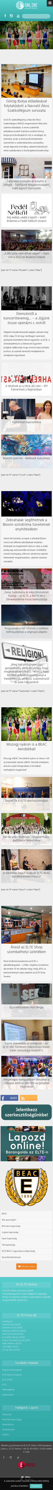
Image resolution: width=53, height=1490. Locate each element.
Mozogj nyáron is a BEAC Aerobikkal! (26, 746)
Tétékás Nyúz (8, 1430)
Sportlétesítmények (11, 1257)
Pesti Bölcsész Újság (11, 1420)
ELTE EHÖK (7, 1380)
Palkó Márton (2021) (11, 1343)
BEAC (4, 1214)
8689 (13, 1098)
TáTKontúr (7, 1415)
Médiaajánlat (8, 1390)
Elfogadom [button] (36, 1486)
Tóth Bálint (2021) (10, 1347)
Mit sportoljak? (9, 1220)
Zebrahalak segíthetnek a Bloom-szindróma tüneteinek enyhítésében (26, 524)
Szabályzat (7, 1321)
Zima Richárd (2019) (11, 1324)
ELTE (4, 1385)
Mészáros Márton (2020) (14, 1331)
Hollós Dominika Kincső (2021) (16, 1340)
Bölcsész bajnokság (11, 1226)
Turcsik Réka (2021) (11, 1350)
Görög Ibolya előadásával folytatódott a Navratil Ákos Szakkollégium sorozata (26, 106)
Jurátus (5, 1434)
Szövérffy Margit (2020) (13, 1337)
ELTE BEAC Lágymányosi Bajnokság (18, 1251)
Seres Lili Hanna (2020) (12, 1334)
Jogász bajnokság (10, 1232)
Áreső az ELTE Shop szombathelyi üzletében (26, 949)
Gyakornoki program (12, 1370)
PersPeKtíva (8, 1425)
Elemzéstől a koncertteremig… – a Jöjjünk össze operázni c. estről (27, 318)
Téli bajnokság (8, 1245)
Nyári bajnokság (9, 1238)
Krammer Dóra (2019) (12, 1328)
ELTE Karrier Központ (12, 1375)
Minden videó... (29, 1266)
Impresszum (7, 1395)
